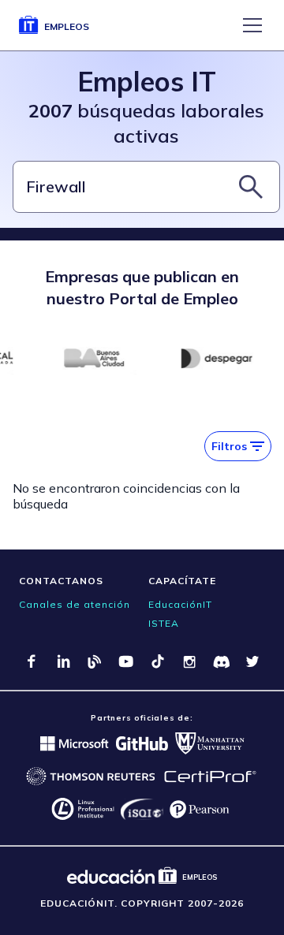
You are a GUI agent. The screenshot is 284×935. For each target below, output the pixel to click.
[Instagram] (189, 661)
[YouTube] (126, 661)
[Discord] (220, 661)
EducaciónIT (180, 604)
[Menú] (252, 25)
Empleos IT (146, 82)
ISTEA (163, 623)
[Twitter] (252, 661)
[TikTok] (157, 661)
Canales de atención (74, 604)
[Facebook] (31, 661)
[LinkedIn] (63, 661)
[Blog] (94, 661)
